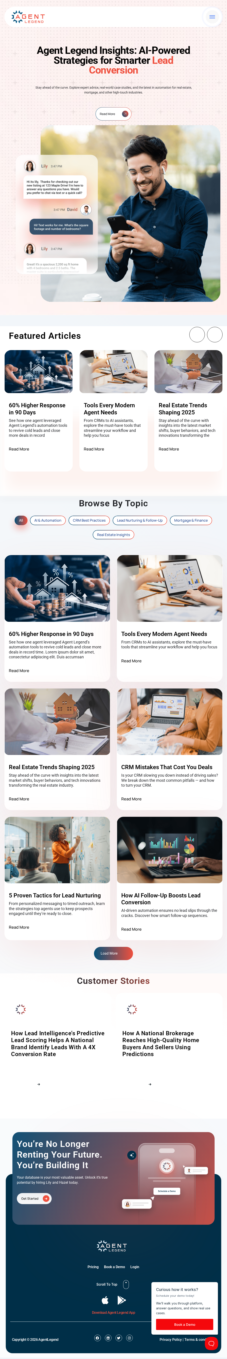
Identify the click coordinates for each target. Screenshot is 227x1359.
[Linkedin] (108, 1338)
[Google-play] (121, 1300)
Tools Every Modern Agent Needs (109, 408)
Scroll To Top (106, 1284)
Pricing (93, 1267)
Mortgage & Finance (191, 520)
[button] (197, 334)
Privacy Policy (171, 1340)
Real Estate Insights (113, 534)
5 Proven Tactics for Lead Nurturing (55, 895)
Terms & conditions (199, 1340)
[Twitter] (118, 1338)
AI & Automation (47, 520)
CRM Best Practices (89, 520)
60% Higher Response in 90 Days (51, 634)
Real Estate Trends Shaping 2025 (183, 408)
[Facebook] (97, 1338)
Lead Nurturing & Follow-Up (140, 520)
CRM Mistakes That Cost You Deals (166, 767)
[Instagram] (129, 1338)
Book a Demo (114, 1267)
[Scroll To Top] (126, 1284)
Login (134, 1267)
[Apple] (105, 1300)
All (21, 520)
